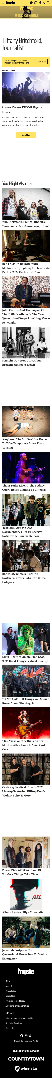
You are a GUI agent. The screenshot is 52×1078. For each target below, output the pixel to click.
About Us (9, 986)
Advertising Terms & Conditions (17, 1006)
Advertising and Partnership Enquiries (19, 1018)
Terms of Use (10, 996)
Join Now (42, 61)
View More (26, 135)
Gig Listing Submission (14, 1023)
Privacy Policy (11, 991)
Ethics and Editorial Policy (15, 1001)
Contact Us (9, 1028)
